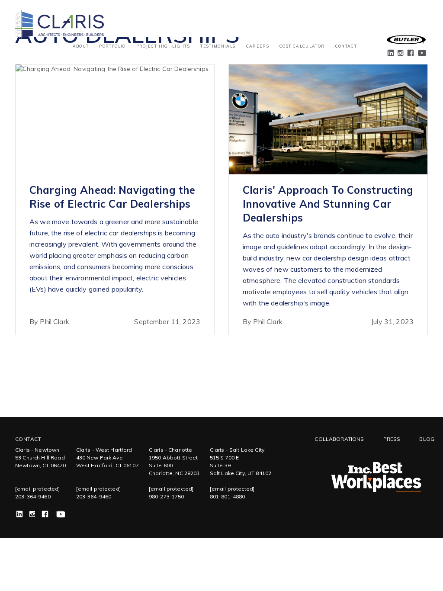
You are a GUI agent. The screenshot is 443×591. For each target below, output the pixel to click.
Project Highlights (163, 46)
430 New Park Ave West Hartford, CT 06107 (107, 461)
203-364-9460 (33, 496)
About (81, 46)
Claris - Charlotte (171, 449)
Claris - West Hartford (104, 449)
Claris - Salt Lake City (237, 449)
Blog (426, 439)
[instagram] (401, 54)
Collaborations (339, 439)
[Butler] (406, 39)
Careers (257, 46)
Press (392, 439)
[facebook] (411, 53)
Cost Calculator (301, 46)
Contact (346, 46)
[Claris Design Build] (59, 15)
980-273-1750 (166, 496)
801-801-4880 (227, 496)
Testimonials (217, 46)
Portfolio (112, 46)
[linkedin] (391, 53)
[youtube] (421, 53)
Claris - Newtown (37, 449)
